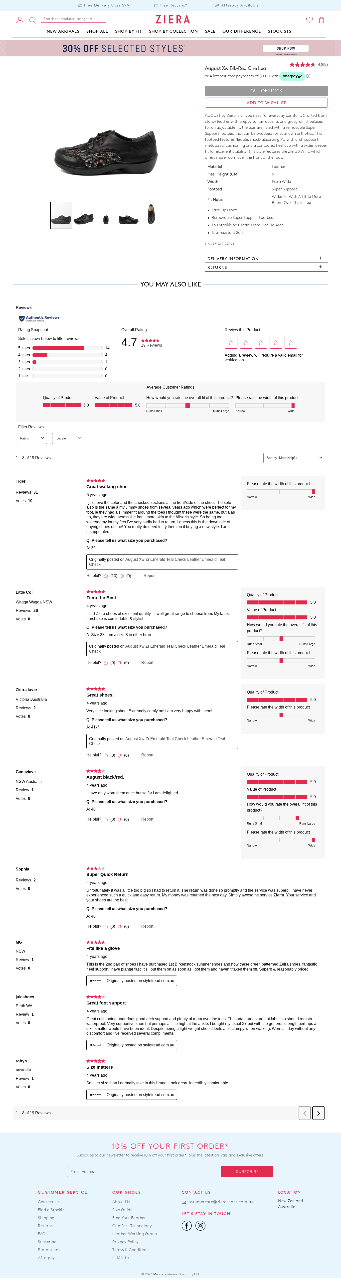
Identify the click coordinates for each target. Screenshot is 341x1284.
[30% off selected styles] (170, 47)
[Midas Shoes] (173, 19)
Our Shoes (126, 1192)
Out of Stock (266, 91)
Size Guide (122, 1209)
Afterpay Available (240, 5)
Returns (45, 1225)
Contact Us (49, 1201)
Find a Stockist (52, 1209)
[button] (84, 215)
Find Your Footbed (129, 1217)
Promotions (49, 1249)
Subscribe (247, 1171)
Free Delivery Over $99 (107, 5)
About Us (121, 1201)
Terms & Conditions (131, 1249)
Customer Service (63, 1192)
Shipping (46, 1217)
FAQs (42, 1233)
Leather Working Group (134, 1233)
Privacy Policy (125, 1241)
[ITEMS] (322, 20)
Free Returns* (173, 5)
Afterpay (46, 1257)
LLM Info (120, 1257)
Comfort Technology (132, 1225)
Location (289, 1192)
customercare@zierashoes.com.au (219, 1201)
